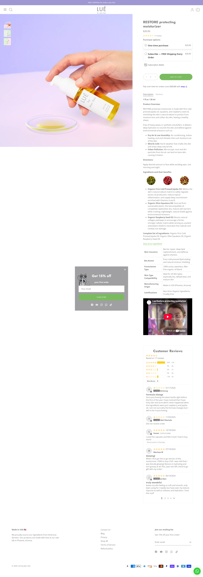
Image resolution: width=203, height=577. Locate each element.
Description (148, 94)
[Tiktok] (111, 304)
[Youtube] (97, 304)
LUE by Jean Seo (24, 566)
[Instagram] (101, 304)
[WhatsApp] (106, 304)
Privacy (104, 537)
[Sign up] (190, 542)
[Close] (125, 269)
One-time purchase (158, 45)
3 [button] (167, 498)
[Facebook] (92, 304)
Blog (103, 533)
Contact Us (105, 529)
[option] (7, 25)
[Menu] (5, 9)
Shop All (104, 541)
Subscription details (156, 65)
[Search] (10, 9)
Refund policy (107, 548)
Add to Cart (176, 77)
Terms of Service (108, 545)
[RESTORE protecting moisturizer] (7, 25)
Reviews (159, 94)
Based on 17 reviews (155, 358)
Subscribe (101, 297)
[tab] (149, 94)
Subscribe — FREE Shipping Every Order (165, 56)
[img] (159, 388)
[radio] (146, 45)
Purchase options (151, 39)
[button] (151, 362)
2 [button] (165, 498)
